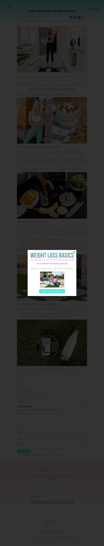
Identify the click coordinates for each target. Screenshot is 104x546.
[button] (74, 252)
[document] (52, 273)
